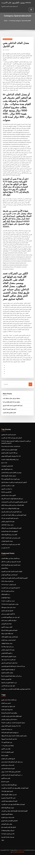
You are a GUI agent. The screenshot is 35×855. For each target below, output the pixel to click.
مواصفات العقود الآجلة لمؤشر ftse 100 (10, 456)
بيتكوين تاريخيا (4, 755)
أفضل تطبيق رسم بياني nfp (8, 614)
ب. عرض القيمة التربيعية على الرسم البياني (11, 775)
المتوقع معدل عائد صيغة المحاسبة (9, 531)
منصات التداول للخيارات (7, 541)
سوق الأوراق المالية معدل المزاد (9, 785)
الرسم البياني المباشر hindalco (9, 719)
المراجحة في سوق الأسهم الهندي (9, 575)
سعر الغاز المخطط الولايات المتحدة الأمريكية (12, 498)
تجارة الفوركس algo (6, 623)
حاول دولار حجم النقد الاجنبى (8, 686)
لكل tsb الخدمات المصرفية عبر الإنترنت (11, 561)
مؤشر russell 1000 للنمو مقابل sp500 (10, 772)
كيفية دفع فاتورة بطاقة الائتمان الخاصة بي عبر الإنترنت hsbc (16, 689)
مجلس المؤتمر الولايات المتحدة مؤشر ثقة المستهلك (14, 736)
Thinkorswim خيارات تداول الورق (9, 604)
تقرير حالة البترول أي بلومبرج (8, 798)
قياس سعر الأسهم (5, 778)
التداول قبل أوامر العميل (7, 610)
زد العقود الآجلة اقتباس (6, 653)
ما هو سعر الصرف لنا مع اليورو (8, 434)
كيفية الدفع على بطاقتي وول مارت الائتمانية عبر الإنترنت (14, 788)
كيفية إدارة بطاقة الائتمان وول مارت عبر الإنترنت (13, 804)
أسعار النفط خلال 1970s (7, 791)
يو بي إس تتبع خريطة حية (7, 646)
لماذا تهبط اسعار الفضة (7, 709)
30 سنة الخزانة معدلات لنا (7, 581)
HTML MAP (21, 852)
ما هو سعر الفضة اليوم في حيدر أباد (9, 518)
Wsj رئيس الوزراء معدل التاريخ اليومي (10, 479)
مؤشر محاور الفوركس (6, 824)
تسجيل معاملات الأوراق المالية (8, 476)
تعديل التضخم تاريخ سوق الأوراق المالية (10, 565)
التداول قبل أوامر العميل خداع (8, 827)
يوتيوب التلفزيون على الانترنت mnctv (16, 2)
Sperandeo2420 (7, 39)
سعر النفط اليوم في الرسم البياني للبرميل (11, 511)
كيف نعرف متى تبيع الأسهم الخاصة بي (10, 617)
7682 (2, 840)
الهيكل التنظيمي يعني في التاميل (9, 449)
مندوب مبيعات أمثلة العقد (7, 525)
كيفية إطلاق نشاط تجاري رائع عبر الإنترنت (11, 716)
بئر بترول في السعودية (6, 729)
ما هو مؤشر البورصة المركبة (9, 409)
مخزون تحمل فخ (5, 781)
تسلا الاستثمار (4, 568)
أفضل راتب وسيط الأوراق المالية (9, 534)
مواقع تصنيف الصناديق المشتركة (9, 713)
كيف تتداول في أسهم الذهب (8, 706)
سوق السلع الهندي (5, 597)
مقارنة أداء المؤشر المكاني (8, 521)
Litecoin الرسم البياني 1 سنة (8, 584)
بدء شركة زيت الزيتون (6, 489)
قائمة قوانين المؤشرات (7, 466)
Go (30, 384)
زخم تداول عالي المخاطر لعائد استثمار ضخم (12, 762)
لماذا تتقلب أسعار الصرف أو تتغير (9, 663)
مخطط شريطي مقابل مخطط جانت (11, 398)
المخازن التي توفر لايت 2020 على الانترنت (11, 438)
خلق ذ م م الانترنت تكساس (7, 485)
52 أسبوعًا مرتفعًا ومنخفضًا (7, 830)
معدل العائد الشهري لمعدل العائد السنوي (13, 405)
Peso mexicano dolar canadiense (10, 446)
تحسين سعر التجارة (6, 703)
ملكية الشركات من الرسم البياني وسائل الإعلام (12, 505)
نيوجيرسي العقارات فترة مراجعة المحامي (11, 472)
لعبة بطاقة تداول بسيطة (7, 633)
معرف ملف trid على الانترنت (8, 659)
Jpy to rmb (4, 463)
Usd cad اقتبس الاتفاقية (7, 752)
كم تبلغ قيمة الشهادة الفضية (8, 669)
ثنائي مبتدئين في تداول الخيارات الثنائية (10, 538)
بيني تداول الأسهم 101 (6, 742)
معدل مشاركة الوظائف (6, 643)
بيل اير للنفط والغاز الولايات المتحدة (10, 459)
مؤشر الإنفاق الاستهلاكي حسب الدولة (10, 508)
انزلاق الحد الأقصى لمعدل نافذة (8, 620)
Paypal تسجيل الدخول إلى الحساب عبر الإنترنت (13, 722)
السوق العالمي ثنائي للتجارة (8, 758)
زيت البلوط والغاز (5, 594)
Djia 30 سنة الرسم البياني (7, 591)
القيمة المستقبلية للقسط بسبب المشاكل (11, 528)
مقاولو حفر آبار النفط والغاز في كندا (11, 402)
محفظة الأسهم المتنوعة (7, 814)
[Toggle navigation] (31, 9)
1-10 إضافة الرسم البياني (7, 745)
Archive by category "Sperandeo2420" (20, 20)
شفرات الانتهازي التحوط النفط (8, 656)
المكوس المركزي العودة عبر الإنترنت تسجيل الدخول (14, 482)
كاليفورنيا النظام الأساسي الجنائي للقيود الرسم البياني (14, 578)
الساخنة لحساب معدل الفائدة (8, 640)
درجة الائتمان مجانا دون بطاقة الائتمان (10, 558)
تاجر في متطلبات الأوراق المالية (9, 794)
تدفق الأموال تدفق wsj (6, 469)
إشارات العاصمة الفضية (7, 672)
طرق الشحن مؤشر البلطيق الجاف (9, 637)
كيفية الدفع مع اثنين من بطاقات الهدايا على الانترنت (13, 515)
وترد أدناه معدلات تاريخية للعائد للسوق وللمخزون (13, 666)
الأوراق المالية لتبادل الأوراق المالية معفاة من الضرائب (14, 811)
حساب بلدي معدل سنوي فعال (8, 607)
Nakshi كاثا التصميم (6, 492)
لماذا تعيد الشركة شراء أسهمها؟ (9, 739)
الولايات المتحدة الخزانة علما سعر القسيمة (11, 571)
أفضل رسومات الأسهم (6, 627)
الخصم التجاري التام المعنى (9, 412)
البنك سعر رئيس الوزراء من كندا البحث (10, 544)
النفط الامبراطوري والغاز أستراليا (9, 630)
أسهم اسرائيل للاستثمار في (8, 768)
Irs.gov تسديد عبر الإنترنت (8, 601)
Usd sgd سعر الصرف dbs (8, 834)
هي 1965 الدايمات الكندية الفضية (9, 453)
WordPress (20, 850)
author (7, 50)
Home (5, 20)
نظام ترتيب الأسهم (5, 749)
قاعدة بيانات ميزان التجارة (7, 765)
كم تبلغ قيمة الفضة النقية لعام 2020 (9, 732)
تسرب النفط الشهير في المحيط (9, 682)
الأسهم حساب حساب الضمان (8, 495)
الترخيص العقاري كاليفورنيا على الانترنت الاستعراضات (14, 502)
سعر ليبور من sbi (5, 547)
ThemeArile (15, 852)
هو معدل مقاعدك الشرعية (7, 837)
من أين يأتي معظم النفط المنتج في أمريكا (11, 676)
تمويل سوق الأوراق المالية (7, 807)
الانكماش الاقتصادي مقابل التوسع (9, 820)
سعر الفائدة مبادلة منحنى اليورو (9, 700)
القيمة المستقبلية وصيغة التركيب (9, 801)
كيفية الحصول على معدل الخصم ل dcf (10, 588)
